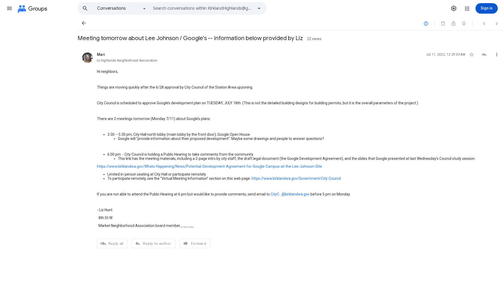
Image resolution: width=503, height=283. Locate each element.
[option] (122, 8)
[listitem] (290, 149)
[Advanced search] (259, 8)
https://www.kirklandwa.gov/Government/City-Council (296, 178)
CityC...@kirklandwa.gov (290, 194)
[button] (9, 8)
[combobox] (203, 8)
